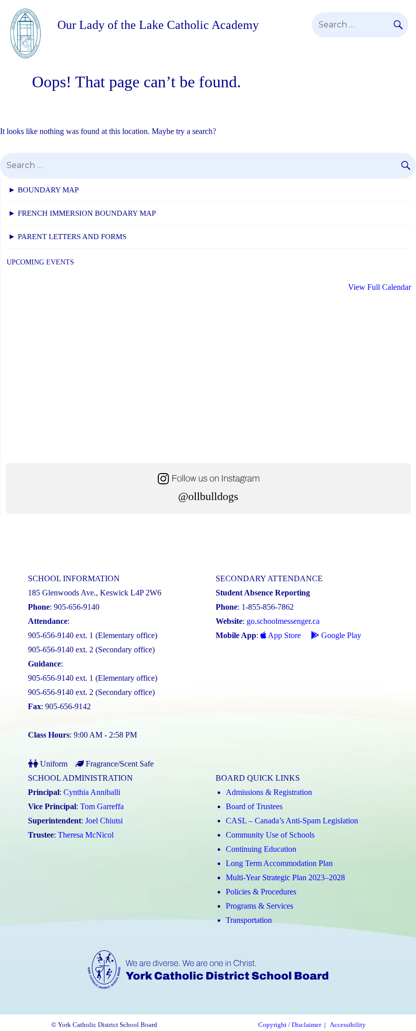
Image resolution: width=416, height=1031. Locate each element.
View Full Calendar (379, 287)
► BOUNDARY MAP (43, 190)
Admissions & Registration (269, 792)
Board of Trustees (254, 806)
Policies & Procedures (261, 891)
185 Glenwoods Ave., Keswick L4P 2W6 (94, 592)
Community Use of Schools (270, 834)
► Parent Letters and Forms (67, 236)
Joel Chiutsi (104, 820)
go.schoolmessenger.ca (283, 621)
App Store (283, 635)
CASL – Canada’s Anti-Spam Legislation (292, 820)
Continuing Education (261, 849)
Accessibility (348, 1024)
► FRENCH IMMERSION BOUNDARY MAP (82, 213)
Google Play (340, 635)
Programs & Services (259, 906)
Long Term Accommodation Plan (279, 863)
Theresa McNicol (86, 834)
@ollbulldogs (208, 496)
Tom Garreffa (102, 806)
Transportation (249, 920)
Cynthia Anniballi (91, 792)
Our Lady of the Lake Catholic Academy (158, 24)
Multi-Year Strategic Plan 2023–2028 (285, 877)
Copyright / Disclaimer (289, 1024)
